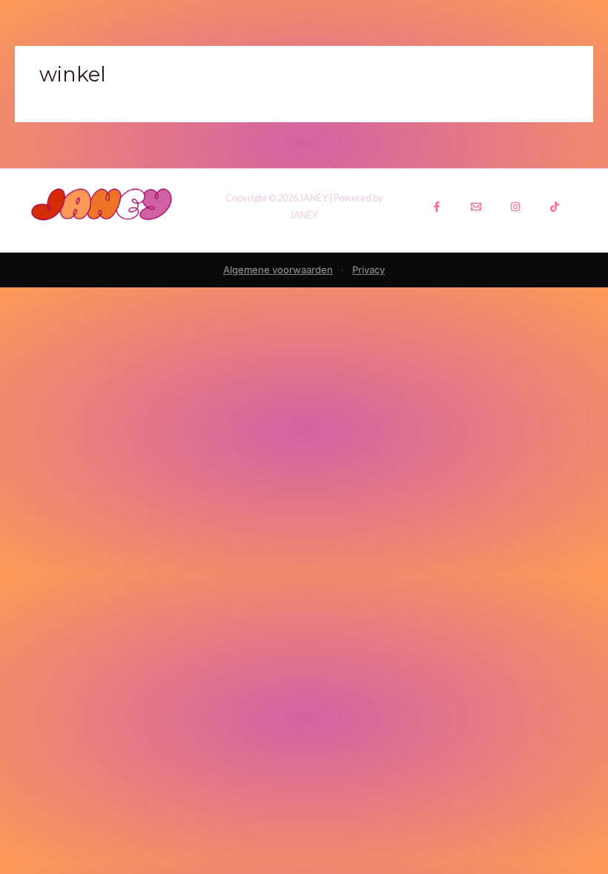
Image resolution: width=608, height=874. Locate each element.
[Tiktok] (555, 207)
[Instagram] (515, 207)
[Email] (476, 207)
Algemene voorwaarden (278, 270)
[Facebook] (437, 207)
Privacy (368, 270)
